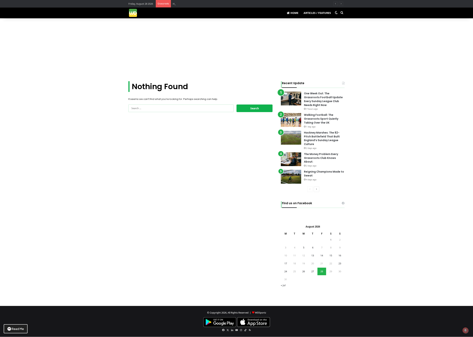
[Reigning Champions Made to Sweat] (291, 177)
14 (321, 255)
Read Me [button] (18, 329)
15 (330, 255)
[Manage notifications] (465, 330)
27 (312, 271)
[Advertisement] (236, 50)
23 (339, 263)
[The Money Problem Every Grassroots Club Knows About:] (291, 159)
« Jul (283, 285)
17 (285, 263)
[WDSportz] (132, 12)
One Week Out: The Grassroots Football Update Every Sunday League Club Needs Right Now (323, 99)
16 (339, 255)
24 (285, 271)
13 (312, 255)
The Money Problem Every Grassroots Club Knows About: (321, 158)
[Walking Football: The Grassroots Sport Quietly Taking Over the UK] (291, 120)
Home (294, 13)
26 (303, 271)
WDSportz (260, 312)
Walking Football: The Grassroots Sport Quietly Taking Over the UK (321, 118)
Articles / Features (317, 13)
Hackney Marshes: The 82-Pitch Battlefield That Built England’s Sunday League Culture (322, 138)
